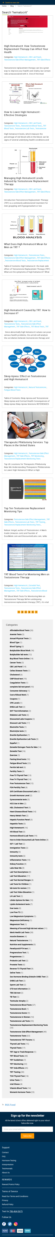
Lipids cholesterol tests (20, 904)
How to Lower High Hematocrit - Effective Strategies (22, 113)
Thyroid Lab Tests (17, 1043)
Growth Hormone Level (20, 795)
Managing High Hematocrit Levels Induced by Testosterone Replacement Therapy (26, 181)
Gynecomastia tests (18, 799)
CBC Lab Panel (35, 57)
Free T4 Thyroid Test (19, 779)
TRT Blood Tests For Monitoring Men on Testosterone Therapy (26, 576)
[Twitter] (10, 1223)
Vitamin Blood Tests (18, 1088)
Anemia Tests (16, 634)
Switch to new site (12, 2)
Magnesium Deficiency (20, 920)
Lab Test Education (18, 876)
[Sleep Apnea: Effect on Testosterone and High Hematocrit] (27, 359)
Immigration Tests (18, 848)
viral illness (15, 1084)
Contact (5, 1152)
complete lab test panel (20, 686)
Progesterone (16, 956)
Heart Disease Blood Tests (21, 811)
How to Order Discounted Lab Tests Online (28, 839)
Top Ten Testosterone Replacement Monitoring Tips (24, 510)
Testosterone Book (18, 1009)
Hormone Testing (9, 1160)
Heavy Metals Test (18, 815)
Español (13, 743)
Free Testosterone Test (20, 783)
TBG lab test (15, 992)
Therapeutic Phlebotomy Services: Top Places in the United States (26, 444)
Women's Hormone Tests (20, 1092)
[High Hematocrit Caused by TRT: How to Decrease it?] (27, 291)
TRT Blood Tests (38, 326)
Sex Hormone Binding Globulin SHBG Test (28, 976)
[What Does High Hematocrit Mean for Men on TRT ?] (27, 227)
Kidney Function (17, 864)
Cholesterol (15, 674)
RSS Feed (10, 1104)
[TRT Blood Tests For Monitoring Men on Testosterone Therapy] (27, 557)
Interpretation (7, 1164)
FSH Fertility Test (17, 787)
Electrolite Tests (17, 727)
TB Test (13, 997)
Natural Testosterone (38, 387)
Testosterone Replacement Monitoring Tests (25, 129)
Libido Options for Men (20, 900)
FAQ (3, 1156)
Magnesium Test (17, 924)
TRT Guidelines (16, 1060)
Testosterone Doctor (19, 1013)
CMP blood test (16, 678)
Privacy (5, 1200)
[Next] (36, 612)
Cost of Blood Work (18, 694)
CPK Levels (15, 703)
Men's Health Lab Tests (20, 932)
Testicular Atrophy (18, 1001)
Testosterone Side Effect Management (20, 59)
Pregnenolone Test (18, 952)
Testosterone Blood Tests (31, 125)
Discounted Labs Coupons (21, 719)
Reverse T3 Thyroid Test (20, 968)
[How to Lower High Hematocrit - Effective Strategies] (27, 93)
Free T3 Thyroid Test (19, 775)
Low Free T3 (15, 912)
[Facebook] (4, 1223)
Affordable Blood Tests (20, 630)
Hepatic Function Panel (20, 819)
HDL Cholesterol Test (19, 807)
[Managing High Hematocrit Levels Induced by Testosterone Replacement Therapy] (27, 161)
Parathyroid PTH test (19, 948)
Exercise (13, 755)
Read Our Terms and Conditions (15, 1196)
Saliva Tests (15, 972)
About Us (6, 1172)
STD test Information (19, 988)
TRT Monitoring (37, 456)
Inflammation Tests (18, 860)
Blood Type (15, 642)
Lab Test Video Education (21, 892)
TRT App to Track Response (22, 1052)
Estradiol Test (34, 585)
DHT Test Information (19, 711)
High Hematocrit (21, 57)
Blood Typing (15, 646)
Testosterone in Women (20, 1017)
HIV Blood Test (16, 831)
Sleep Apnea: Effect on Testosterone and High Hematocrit (25, 378)
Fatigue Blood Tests (12, 390)
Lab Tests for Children (19, 884)
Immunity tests (16, 856)
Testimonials (7, 1168)
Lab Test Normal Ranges (20, 880)
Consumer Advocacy (19, 690)
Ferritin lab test (16, 767)
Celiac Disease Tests (19, 670)
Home (4, 6)
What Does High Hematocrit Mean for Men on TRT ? (25, 246)
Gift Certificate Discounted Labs (24, 791)
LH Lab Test (15, 896)
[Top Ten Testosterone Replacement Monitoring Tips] (27, 489)
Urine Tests (15, 1080)
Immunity (14, 852)
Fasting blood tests (18, 759)
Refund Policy (7, 1204)
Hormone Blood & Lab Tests (22, 835)
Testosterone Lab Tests (25, 128)
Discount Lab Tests (18, 723)
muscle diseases (17, 936)
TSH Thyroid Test (17, 1076)
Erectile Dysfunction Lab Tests (23, 739)
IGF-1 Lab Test (16, 843)
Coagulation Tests (18, 682)
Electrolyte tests (17, 731)
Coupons (14, 698)
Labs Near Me (16, 868)
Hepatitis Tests (16, 823)
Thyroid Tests (16, 1048)
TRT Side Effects (43, 59)
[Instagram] (16, 1223)
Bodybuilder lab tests (19, 654)
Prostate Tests (16, 964)
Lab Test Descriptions (19, 872)
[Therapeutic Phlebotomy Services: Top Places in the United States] (27, 425)
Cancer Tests (15, 662)
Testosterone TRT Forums (21, 1039)
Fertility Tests (16, 771)
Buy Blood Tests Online (20, 658)
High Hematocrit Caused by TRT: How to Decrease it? (27, 312)
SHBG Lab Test (16, 980)
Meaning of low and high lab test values (27, 928)
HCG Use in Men (17, 803)
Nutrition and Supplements (21, 944)
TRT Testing (41, 522)
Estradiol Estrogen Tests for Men (24, 747)
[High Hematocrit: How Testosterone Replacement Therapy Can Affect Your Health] (27, 25)
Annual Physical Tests (19, 638)
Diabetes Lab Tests (18, 715)
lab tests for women (18, 888)
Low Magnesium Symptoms (22, 916)
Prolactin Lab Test (18, 960)
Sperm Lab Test (17, 984)
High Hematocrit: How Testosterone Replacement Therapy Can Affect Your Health (26, 49)
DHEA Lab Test (16, 707)
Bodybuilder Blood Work (20, 650)
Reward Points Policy (10, 1184)
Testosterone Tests (12, 125)
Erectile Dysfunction (18, 735)
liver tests (14, 908)
